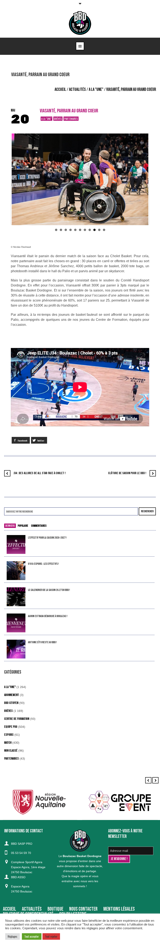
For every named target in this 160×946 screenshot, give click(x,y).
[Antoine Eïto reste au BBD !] (16, 649)
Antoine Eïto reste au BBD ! (42, 642)
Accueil (60, 89)
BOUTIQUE (55, 909)
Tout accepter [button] (31, 936)
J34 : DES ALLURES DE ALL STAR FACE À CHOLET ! (40, 473)
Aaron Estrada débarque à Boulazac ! (47, 616)
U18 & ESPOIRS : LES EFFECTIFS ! (43, 564)
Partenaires (71, 119)
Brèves (58, 119)
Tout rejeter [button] (51, 936)
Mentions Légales (119, 909)
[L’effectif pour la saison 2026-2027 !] (16, 544)
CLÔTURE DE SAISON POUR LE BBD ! (127, 473)
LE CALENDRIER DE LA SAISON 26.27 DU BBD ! (49, 590)
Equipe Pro (10, 727)
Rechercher (147, 511)
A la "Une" (96, 89)
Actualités (77, 89)
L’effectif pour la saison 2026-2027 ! (47, 537)
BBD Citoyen (11, 703)
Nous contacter (83, 909)
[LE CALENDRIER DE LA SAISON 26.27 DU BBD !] (16, 597)
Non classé (11, 751)
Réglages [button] (12, 936)
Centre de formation (16, 719)
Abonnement (11, 695)
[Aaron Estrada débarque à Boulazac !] (16, 623)
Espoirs (9, 735)
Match (7, 743)
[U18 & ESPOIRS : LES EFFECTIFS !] (16, 570)
